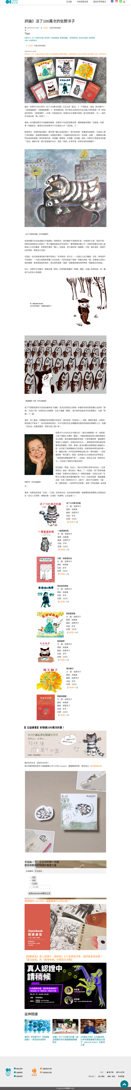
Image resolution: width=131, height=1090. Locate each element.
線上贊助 (101, 1076)
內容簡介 (72, 522)
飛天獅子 (47, 38)
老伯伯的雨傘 (83, 38)
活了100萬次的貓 (37, 38)
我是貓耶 (92, 38)
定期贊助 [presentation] (29, 871)
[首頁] (12, 2)
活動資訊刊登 (47, 1069)
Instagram (116, 1)
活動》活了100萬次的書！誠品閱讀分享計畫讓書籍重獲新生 (65, 1039)
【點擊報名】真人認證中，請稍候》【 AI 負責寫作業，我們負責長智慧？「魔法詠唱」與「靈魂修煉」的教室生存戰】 (64, 957)
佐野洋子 (28, 38)
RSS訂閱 (121, 1072)
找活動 (69, 1)
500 (33, 880)
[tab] (29, 871)
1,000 (34, 884)
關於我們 (19, 1069)
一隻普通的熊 (73, 38)
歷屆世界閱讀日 (99, 1)
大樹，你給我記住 (31, 40)
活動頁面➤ (96, 766)
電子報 (111, 1072)
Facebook (112, 1)
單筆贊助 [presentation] (38, 871)
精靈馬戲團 (64, 38)
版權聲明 (19, 1072)
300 (33, 877)
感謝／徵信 (111, 1076)
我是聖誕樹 (55, 38)
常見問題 (121, 1076)
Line (120, 1)
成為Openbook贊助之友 (39, 893)
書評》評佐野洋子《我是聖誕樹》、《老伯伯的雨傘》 (37, 1038)
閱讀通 (35, 1072)
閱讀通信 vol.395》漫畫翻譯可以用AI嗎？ (47, 901)
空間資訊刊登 (47, 1072)
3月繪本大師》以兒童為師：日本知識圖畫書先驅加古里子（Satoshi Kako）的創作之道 (93, 1040)
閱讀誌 (9, 1072)
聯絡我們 (19, 1076)
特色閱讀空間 (82, 1)
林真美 (45, 28)
